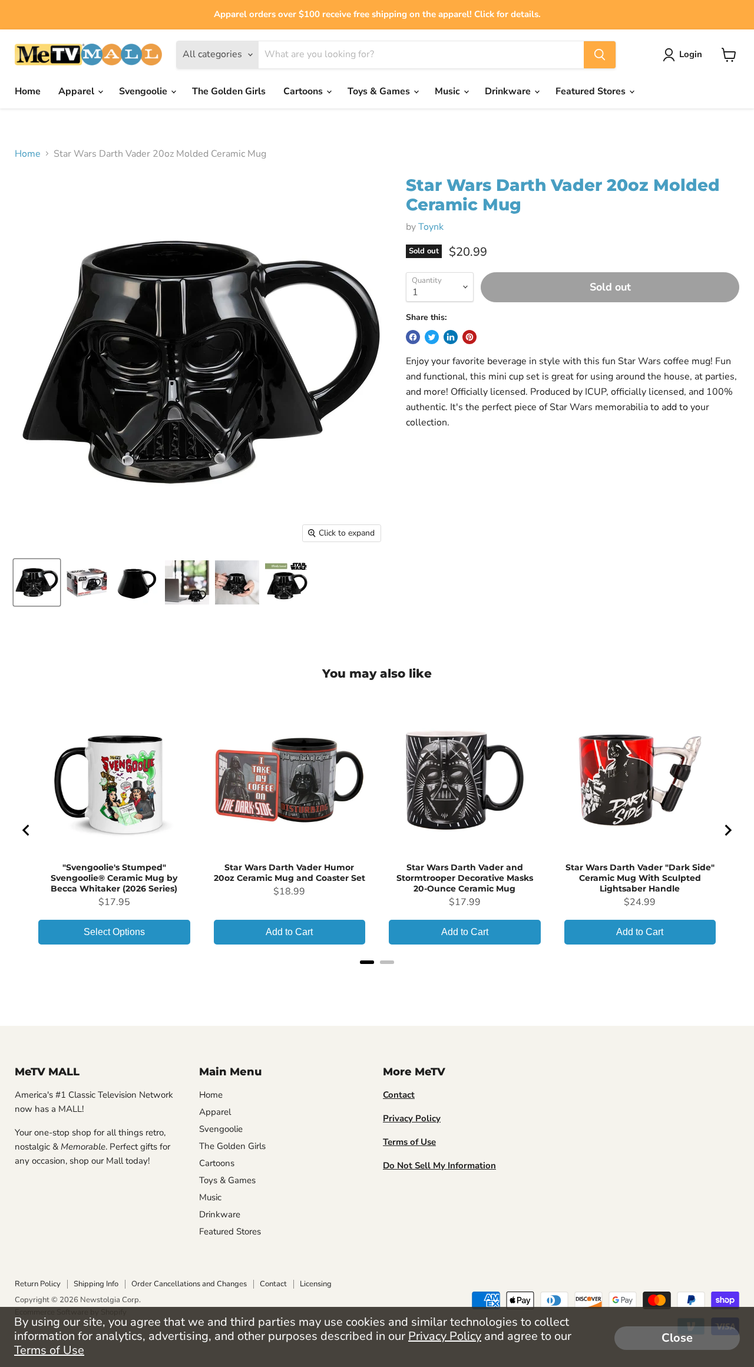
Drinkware (509, 91)
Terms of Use (49, 1350)
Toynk (431, 226)
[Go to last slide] (26, 830)
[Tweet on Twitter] (432, 337)
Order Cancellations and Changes (189, 1284)
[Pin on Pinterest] (469, 337)
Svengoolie (144, 91)
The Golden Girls (229, 91)
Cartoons (304, 91)
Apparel (77, 91)
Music (448, 91)
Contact (273, 1284)
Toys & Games (380, 91)
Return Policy (38, 1284)
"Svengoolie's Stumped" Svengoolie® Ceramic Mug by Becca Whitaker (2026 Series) (114, 878)
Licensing (316, 1284)
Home (28, 91)
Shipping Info (96, 1284)
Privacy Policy (444, 1336)
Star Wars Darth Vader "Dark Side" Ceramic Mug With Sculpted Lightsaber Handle (640, 878)
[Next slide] (727, 830)
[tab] (367, 962)
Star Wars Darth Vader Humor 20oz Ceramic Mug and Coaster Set (289, 872)
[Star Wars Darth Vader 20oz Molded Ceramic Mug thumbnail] (37, 582)
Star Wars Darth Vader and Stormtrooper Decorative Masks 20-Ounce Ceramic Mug (464, 878)
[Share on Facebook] (413, 337)
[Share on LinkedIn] (451, 337)
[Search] (600, 54)
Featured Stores (591, 91)
